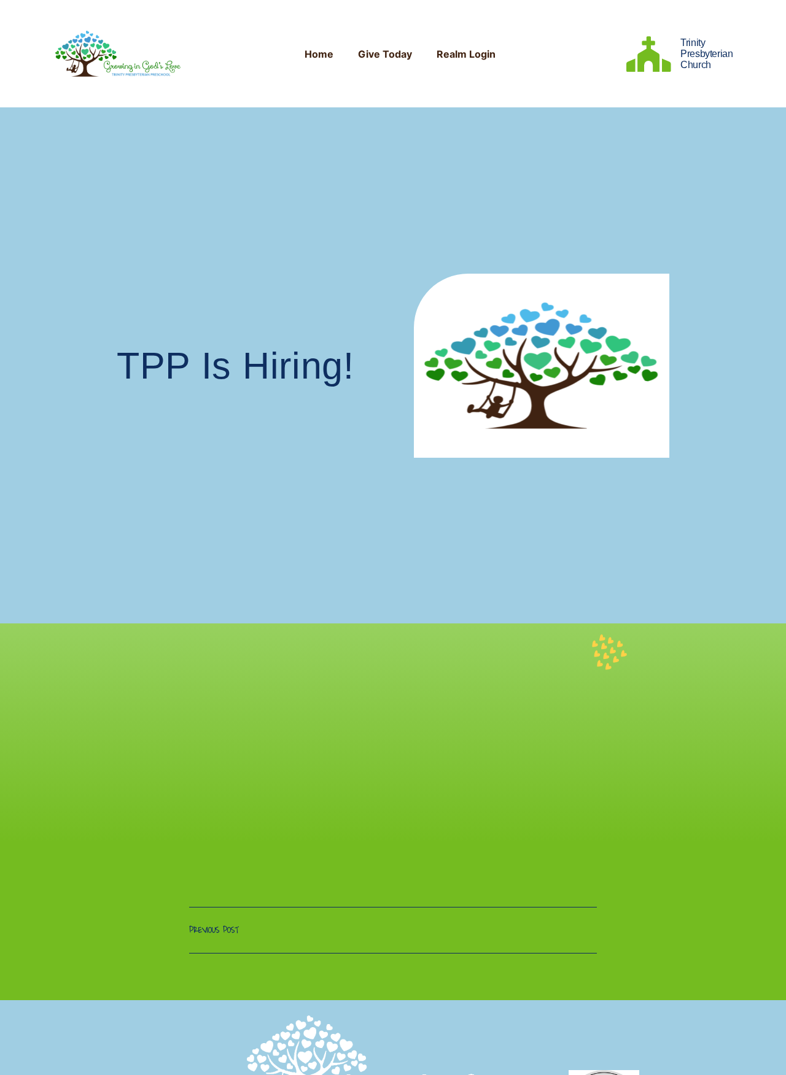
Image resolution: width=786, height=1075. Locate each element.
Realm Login (466, 54)
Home (319, 54)
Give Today (385, 54)
